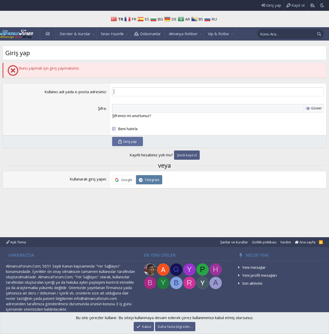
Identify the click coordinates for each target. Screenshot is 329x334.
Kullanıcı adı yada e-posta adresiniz (75, 91)
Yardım (285, 242)
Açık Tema (18, 242)
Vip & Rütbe (218, 33)
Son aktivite (252, 283)
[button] (94, 33)
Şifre (102, 108)
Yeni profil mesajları (259, 275)
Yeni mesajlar (254, 267)
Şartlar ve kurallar (234, 242)
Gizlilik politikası (264, 242)
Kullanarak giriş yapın (88, 179)
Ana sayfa (48, 33)
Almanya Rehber (183, 33)
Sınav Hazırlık (112, 33)
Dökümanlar (150, 33)
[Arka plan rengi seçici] (312, 5)
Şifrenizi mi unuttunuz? (131, 115)
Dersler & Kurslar (75, 33)
